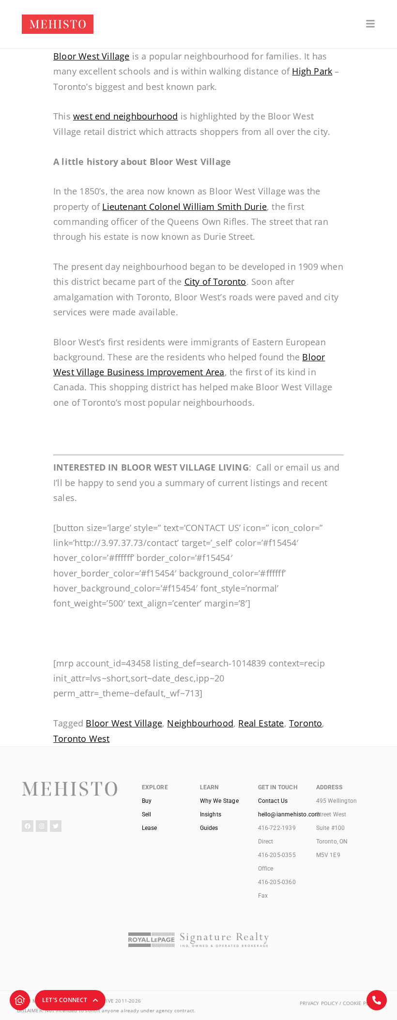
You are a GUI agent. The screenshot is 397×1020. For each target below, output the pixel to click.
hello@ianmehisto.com (289, 814)
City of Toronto (215, 281)
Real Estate (261, 723)
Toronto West (81, 738)
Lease (149, 828)
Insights (211, 814)
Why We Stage (219, 801)
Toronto (305, 723)
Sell (147, 814)
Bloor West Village (91, 56)
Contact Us (273, 801)
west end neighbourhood (125, 116)
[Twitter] (55, 826)
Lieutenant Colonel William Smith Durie (184, 206)
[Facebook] (27, 826)
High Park (312, 71)
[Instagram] (41, 826)
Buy (147, 801)
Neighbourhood (200, 723)
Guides (209, 828)
